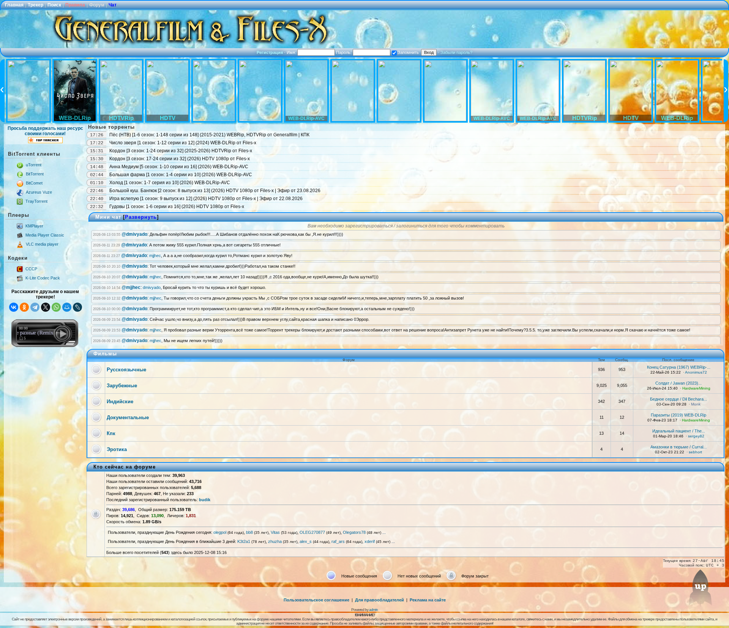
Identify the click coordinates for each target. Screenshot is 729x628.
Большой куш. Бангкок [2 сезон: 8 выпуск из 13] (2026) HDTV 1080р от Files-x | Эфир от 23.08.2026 (214, 190)
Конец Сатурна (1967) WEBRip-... (678, 367)
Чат (113, 5)
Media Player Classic (44, 235)
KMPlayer (34, 226)
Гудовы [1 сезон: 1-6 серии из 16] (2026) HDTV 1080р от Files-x (176, 206)
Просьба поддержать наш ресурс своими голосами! (45, 131)
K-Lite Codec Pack (42, 278)
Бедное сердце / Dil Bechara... (678, 399)
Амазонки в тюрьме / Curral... (678, 447)
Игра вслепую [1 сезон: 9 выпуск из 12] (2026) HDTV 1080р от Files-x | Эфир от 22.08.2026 (206, 198)
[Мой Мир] (66, 307)
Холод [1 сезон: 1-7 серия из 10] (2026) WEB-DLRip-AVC (169, 182)
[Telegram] (34, 307)
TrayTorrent (36, 201)
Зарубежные (122, 385)
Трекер (35, 5)
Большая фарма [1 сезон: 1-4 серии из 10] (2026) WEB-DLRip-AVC (180, 174)
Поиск (54, 5)
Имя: (292, 52)
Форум (96, 5)
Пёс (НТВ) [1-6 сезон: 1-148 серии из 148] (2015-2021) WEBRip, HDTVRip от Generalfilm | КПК (209, 134)
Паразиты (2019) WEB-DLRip (678, 415)
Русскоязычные (126, 369)
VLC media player (42, 244)
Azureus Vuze (39, 192)
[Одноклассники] (24, 307)
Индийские (120, 401)
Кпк (111, 433)
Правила (75, 5)
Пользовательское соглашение (316, 600)
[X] (45, 307)
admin (373, 609)
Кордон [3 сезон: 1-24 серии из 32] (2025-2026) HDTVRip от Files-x (180, 150)
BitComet (34, 183)
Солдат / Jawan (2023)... (678, 383)
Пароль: (344, 52)
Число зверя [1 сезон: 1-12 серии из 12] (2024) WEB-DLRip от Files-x (182, 142)
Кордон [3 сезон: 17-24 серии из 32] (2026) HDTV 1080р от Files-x (179, 158)
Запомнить (408, 52)
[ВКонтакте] (13, 307)
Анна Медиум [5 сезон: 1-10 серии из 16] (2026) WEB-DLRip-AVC (178, 166)
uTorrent (33, 165)
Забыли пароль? (456, 52)
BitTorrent (35, 174)
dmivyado (152, 287)
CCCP (31, 269)
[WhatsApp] (56, 307)
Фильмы (105, 354)
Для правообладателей (379, 600)
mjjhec (155, 255)
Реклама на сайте (428, 600)
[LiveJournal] (77, 307)
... (384, 532)
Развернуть (141, 217)
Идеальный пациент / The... (678, 431)
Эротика (117, 449)
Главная (14, 5)
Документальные (128, 417)
